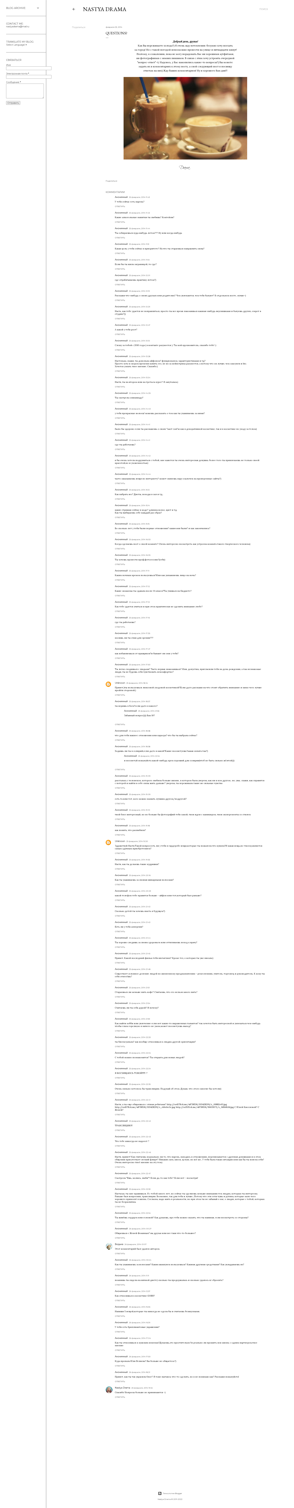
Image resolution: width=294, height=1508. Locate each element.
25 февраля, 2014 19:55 (139, 860)
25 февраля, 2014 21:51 (139, 987)
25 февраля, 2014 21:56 (148, 711)
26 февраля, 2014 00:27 (140, 1229)
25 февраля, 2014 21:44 (140, 938)
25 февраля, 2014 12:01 (139, 275)
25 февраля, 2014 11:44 (139, 228)
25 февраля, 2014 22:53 (140, 1189)
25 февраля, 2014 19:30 (137, 841)
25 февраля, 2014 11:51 (139, 244)
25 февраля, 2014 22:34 (140, 1053)
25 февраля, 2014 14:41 (139, 424)
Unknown (120, 683)
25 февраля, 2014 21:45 (139, 953)
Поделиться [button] (78, 27)
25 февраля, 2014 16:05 (139, 555)
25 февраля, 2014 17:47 (139, 649)
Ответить (120, 206)
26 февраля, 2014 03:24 (140, 1260)
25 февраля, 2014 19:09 (140, 776)
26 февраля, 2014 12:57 (139, 1291)
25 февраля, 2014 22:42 (140, 1121)
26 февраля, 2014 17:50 (140, 1356)
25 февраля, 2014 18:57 (139, 701)
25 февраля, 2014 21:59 (139, 1019)
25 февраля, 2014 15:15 (139, 524)
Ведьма (119, 1244)
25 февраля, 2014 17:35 (139, 633)
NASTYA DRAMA (104, 9)
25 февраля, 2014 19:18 (139, 825)
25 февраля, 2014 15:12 (139, 490)
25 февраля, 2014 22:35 (140, 1084)
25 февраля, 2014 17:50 (139, 664)
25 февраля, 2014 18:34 (137, 683)
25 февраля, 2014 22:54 (149, 756)
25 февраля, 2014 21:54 (139, 1003)
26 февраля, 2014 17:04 (140, 1338)
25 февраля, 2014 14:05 (140, 393)
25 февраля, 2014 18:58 (139, 731)
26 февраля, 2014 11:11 (139, 1275)
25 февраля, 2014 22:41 (139, 1100)
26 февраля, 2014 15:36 (139, 1307)
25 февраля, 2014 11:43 (139, 197)
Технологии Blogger (172, 1493)
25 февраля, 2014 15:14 (139, 505)
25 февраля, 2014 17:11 (139, 571)
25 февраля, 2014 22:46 (140, 1152)
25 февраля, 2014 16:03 (140, 539)
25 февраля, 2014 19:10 (139, 810)
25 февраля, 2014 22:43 (140, 1136)
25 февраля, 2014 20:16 (140, 875)
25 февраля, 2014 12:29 (139, 306)
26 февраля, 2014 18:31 (139, 1372)
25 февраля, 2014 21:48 (140, 969)
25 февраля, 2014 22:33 (140, 1037)
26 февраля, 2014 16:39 (139, 1322)
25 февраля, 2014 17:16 (139, 618)
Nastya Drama (122, 1387)
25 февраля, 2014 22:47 (140, 1173)
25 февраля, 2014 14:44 (140, 474)
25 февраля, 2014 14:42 (140, 456)
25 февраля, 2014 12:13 (139, 291)
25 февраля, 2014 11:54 (139, 260)
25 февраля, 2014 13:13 (139, 341)
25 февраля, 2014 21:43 (139, 906)
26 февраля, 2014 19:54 (142, 1388)
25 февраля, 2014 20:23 (140, 891)
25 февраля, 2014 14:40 (140, 409)
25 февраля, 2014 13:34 (139, 377)
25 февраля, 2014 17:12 (139, 586)
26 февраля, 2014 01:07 (135, 1244)
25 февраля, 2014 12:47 (139, 325)
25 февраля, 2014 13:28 (139, 356)
